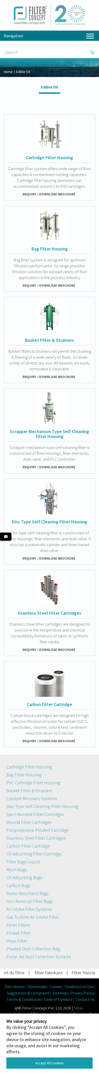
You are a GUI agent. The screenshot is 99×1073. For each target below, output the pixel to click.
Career (55, 986)
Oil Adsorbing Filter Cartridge (33, 854)
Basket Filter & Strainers (49, 340)
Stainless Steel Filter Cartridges (49, 613)
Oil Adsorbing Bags (24, 877)
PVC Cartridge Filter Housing (33, 783)
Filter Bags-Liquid (23, 862)
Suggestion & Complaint (28, 992)
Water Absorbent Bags (27, 893)
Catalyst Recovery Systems (31, 798)
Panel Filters (18, 925)
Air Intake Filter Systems (29, 909)
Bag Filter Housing (49, 249)
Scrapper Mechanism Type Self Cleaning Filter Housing (49, 433)
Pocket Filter (18, 933)
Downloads (37, 986)
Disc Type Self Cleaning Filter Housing (49, 522)
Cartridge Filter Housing (49, 157)
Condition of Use (78, 986)
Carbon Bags (18, 885)
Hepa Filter (16, 941)
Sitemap (60, 992)
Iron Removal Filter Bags (29, 901)
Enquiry (29, 194)
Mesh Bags (16, 870)
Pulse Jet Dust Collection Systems (38, 957)
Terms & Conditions (24, 999)
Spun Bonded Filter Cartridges (35, 814)
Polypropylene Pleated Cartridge (37, 830)
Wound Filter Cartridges (29, 822)
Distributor (15, 986)
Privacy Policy (82, 992)
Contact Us (85, 999)
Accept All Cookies (49, 1063)
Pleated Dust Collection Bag (33, 949)
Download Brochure (57, 194)
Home (8, 71)
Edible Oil (49, 87)
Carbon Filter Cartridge (49, 704)
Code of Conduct (58, 999)
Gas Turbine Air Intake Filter (32, 917)
